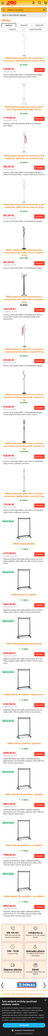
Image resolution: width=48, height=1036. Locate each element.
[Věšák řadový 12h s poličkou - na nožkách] (24, 892)
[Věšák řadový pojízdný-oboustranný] (24, 639)
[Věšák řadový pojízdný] (24, 540)
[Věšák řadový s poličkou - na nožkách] (24, 841)
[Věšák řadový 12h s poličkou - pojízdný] (24, 790)
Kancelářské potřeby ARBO (13, 3)
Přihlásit (33, 3)
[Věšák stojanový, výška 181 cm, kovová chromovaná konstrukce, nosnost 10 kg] (24, 346)
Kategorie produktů (16, 10)
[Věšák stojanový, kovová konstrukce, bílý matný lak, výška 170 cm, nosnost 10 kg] (24, 202)
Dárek (35, 969)
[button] (24, 1030)
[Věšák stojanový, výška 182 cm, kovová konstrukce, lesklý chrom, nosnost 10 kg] (24, 491)
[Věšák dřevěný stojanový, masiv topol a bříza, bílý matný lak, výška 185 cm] (24, 104)
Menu (3, 3)
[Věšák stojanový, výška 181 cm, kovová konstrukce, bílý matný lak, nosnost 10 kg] (24, 55)
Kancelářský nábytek (17, 15)
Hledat (39, 3)
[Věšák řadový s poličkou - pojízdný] (24, 739)
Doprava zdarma (13, 969)
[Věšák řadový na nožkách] (24, 591)
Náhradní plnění (35, 951)
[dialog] (24, 1017)
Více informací (31, 1020)
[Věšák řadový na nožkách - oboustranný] (24, 690)
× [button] (45, 1000)
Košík (45, 3)
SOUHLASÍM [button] (24, 1025)
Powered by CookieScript (24, 1033)
